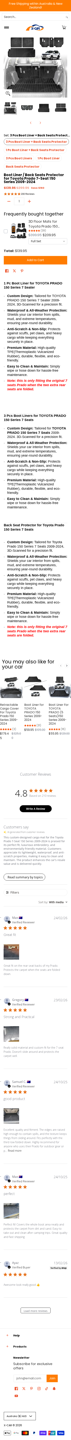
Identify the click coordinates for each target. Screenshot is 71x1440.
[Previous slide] (61, 665)
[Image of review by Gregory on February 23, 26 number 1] (11, 1034)
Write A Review (35, 809)
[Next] (64, 66)
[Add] (29, 201)
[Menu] (6, 27)
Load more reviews (36, 1311)
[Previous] (6, 66)
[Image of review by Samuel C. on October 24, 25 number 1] (11, 1116)
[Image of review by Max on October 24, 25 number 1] (11, 1210)
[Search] (67, 17)
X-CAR (8, 1425)
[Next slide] (67, 665)
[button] (64, 27)
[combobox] (33, 17)
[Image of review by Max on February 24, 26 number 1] (11, 952)
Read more (15, 1150)
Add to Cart (35, 260)
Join (52, 1378)
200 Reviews (27, 194)
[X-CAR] (35, 28)
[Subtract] (9, 201)
